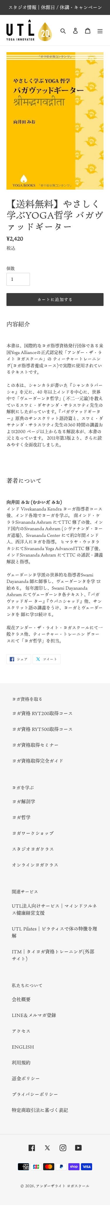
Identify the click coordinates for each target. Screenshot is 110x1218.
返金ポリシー (26, 1078)
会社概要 (21, 999)
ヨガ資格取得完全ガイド (37, 760)
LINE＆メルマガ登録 (34, 1015)
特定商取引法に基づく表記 (40, 1110)
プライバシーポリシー (35, 1094)
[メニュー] (100, 30)
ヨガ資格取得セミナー (35, 745)
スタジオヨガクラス (33, 849)
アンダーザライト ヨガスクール (62, 1186)
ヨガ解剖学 (23, 801)
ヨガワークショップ (33, 833)
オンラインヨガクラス (35, 864)
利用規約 (21, 1062)
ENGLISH (23, 1046)
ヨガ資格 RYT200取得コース (42, 713)
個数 (10, 268)
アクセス (21, 1031)
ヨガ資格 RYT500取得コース (42, 729)
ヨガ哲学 (21, 817)
